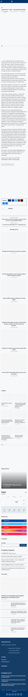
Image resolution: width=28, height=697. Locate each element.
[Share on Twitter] (16, 200)
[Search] (26, 1)
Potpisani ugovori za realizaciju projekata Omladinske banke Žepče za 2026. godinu (7, 437)
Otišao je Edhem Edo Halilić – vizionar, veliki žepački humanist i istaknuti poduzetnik (20, 405)
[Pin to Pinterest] (19, 200)
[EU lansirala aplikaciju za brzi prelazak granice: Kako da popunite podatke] (14, 263)
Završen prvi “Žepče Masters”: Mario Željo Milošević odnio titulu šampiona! (19, 612)
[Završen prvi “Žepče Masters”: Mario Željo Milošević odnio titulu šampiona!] (5, 613)
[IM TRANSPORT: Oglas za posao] (7, 398)
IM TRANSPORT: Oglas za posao (8, 553)
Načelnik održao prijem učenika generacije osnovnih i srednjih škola (20, 421)
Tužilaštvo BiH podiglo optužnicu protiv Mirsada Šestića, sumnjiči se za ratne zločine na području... (14, 324)
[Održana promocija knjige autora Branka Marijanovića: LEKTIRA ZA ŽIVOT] (14, 585)
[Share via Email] (6, 203)
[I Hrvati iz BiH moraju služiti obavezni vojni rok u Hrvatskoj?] (14, 362)
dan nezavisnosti (9, 164)
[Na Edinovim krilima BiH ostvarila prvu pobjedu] (14, 240)
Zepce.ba (14, 691)
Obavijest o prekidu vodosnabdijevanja (19, 436)
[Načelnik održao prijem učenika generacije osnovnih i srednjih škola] (21, 414)
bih (2, 164)
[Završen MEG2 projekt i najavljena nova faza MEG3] (14, 287)
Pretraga (3, 543)
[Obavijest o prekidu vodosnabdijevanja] (21, 430)
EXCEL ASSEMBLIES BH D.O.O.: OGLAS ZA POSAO (12, 564)
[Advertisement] (14, 29)
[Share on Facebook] (13, 200)
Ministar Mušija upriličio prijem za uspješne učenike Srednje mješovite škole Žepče (18, 604)
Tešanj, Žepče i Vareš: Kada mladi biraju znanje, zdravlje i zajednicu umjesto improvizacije (18, 621)
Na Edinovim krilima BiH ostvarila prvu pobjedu (14, 251)
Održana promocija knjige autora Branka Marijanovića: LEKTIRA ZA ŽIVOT (12, 596)
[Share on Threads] (22, 200)
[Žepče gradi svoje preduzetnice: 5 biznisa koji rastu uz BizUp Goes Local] (5, 630)
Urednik (5, 11)
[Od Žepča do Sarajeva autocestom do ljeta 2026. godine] (14, 337)
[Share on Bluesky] (3, 203)
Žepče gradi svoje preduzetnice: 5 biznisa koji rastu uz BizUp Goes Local (18, 629)
